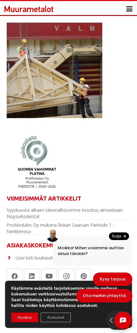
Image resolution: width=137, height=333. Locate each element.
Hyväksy (25, 317)
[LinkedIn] (32, 276)
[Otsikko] (28, 9)
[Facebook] (15, 276)
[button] (129, 9)
